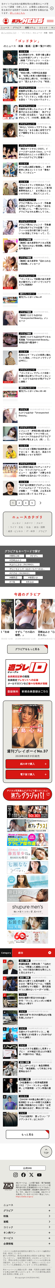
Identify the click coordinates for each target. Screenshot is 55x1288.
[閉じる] (52, 8)
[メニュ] (50, 21)
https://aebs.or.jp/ (24, 1196)
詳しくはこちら (17, 13)
